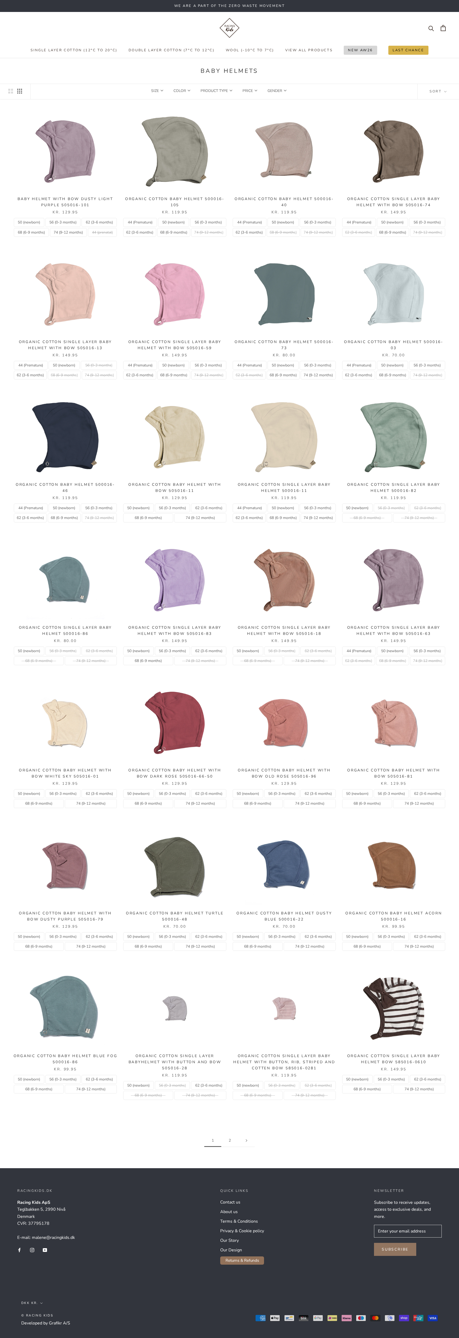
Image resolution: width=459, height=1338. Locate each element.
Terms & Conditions (239, 1221)
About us (229, 1212)
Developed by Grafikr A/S (45, 1323)
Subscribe (395, 1249)
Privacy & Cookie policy (242, 1231)
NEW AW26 (358, 51)
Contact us (230, 1202)
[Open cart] (443, 28)
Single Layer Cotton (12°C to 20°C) (74, 50)
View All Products (309, 50)
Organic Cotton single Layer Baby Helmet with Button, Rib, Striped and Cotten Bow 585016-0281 (284, 1062)
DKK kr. (29, 1303)
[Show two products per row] (10, 91)
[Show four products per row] (19, 91)
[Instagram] (32, 1249)
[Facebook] (19, 1249)
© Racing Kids (37, 1315)
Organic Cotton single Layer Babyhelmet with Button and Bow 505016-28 (175, 1062)
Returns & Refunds (242, 1260)
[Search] (431, 28)
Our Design (231, 1250)
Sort (436, 91)
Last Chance (406, 51)
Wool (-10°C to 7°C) (250, 50)
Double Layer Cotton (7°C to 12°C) (172, 50)
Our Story (229, 1240)
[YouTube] (45, 1249)
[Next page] (246, 1140)
